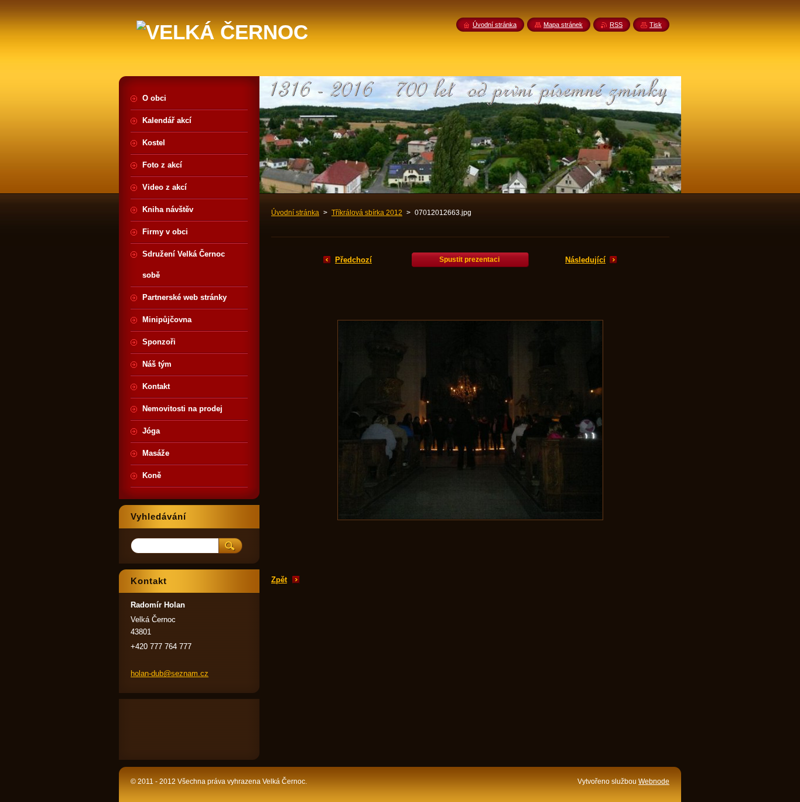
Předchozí (353, 259)
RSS (616, 24)
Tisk (655, 24)
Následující (585, 259)
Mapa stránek (563, 24)
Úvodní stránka (295, 212)
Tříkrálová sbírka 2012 (366, 212)
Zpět (279, 579)
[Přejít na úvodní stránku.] (222, 32)
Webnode (653, 781)
